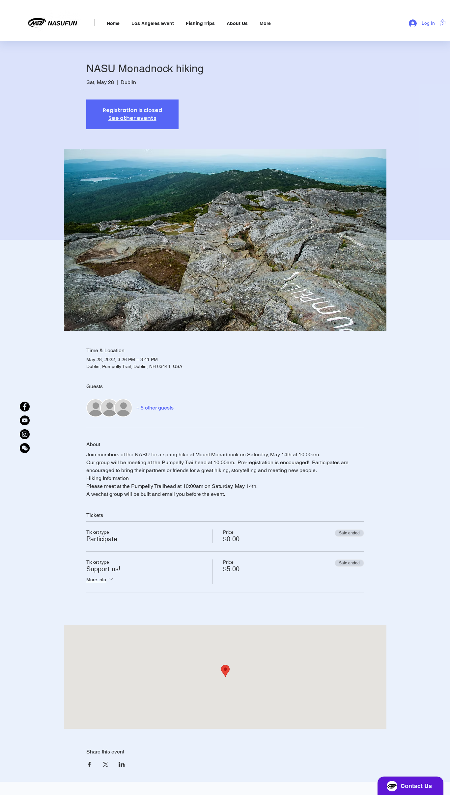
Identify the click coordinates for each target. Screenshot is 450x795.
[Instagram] (25, 434)
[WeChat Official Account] (25, 448)
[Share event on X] (105, 764)
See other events (132, 118)
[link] (442, 22)
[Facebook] (25, 407)
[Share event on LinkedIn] (122, 764)
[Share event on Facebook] (89, 764)
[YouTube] (25, 420)
